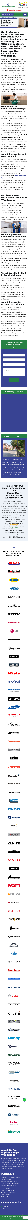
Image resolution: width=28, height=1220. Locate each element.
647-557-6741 (7, 1208)
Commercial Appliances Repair (10, 1177)
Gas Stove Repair (6, 1179)
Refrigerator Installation (8, 1192)
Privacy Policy (5, 1196)
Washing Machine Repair (8, 1185)
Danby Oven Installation (10, 17)
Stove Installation (6, 1194)
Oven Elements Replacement (10, 1183)
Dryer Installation (6, 1188)
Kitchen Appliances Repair (9, 1181)
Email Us (6, 1206)
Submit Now (14, 380)
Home (2, 17)
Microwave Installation (7, 1190)
